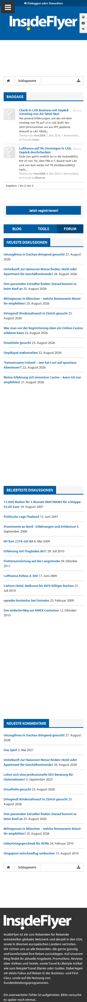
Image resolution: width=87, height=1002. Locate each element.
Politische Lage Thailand (22, 516)
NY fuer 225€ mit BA (19, 541)
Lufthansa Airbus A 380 (21, 576)
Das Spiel (11, 750)
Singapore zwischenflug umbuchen (30, 853)
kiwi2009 (39, 135)
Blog (17, 228)
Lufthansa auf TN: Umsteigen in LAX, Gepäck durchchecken (45, 150)
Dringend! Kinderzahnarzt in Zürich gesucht (36, 313)
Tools (43, 228)
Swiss (35, 139)
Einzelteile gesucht (18, 343)
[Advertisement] (43, 435)
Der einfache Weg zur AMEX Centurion (32, 610)
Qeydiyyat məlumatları (21, 352)
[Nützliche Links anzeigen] (78, 81)
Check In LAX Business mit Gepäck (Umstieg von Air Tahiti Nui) (44, 112)
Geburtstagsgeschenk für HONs (27, 843)
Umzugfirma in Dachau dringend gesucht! (34, 254)
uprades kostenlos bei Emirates (27, 600)
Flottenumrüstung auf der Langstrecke (32, 561)
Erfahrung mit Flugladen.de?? (25, 551)
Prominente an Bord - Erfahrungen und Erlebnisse (40, 526)
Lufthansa (38, 177)
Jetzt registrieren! (43, 210)
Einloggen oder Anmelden (45, 3)
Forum (70, 228)
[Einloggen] (83, 29)
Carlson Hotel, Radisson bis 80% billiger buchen (39, 585)
